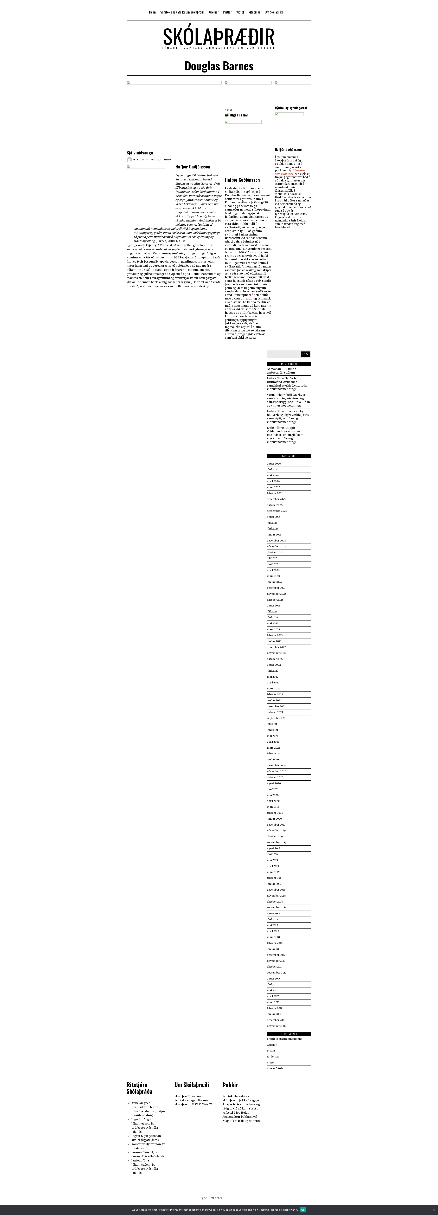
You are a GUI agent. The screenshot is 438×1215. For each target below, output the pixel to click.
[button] (236, 1197)
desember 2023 (276, 587)
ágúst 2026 (274, 463)
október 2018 (275, 901)
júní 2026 (272, 469)
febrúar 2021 (275, 753)
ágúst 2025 (274, 516)
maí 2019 (272, 860)
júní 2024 (272, 564)
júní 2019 (272, 854)
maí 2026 (273, 475)
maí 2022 (273, 676)
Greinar (272, 1044)
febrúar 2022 (275, 694)
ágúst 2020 (274, 783)
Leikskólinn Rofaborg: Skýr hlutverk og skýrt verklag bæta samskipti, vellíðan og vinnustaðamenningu (288, 416)
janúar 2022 (274, 700)
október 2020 (275, 777)
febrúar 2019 (274, 877)
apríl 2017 (273, 996)
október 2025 (275, 505)
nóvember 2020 (276, 771)
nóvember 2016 (276, 1026)
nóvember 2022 (276, 653)
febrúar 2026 (275, 493)
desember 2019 (276, 824)
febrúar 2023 (275, 635)
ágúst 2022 (274, 664)
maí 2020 (273, 795)
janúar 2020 (274, 818)
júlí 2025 (272, 522)
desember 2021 (276, 706)
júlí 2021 (272, 724)
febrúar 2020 (275, 812)
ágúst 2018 (273, 913)
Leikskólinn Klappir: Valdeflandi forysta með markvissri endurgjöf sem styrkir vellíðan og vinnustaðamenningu (285, 435)
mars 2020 (273, 806)
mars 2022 (273, 688)
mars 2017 (273, 1002)
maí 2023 (272, 623)
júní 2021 (272, 729)
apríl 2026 (273, 481)
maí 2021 (272, 735)
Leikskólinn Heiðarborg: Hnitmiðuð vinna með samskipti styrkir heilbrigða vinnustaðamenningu (287, 384)
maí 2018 (272, 925)
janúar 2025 (274, 534)
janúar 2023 (274, 641)
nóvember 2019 (276, 830)
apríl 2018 (273, 931)
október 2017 (274, 966)
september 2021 (277, 718)
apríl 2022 (273, 682)
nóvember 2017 (276, 960)
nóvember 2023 (276, 593)
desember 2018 (276, 889)
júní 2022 (272, 670)
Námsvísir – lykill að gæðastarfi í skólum (281, 370)
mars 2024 (273, 576)
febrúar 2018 (274, 943)
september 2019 (276, 842)
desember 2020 (276, 765)
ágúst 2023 (273, 605)
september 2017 (276, 972)
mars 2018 (273, 937)
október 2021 (275, 712)
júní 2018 (272, 919)
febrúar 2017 (274, 1008)
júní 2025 (272, 528)
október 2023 (275, 599)
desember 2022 (276, 647)
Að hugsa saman (236, 115)
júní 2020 (272, 789)
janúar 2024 (274, 582)
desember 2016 (276, 1020)
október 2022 (275, 659)
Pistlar (167, 159)
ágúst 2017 (273, 978)
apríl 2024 (273, 570)
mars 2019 (273, 872)
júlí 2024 (272, 558)
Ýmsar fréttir (275, 1068)
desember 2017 (276, 954)
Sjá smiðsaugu (140, 152)
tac (137, 159)
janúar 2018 (274, 949)
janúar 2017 (274, 1014)
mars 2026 (273, 487)
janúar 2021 (274, 759)
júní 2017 (272, 984)
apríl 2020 (273, 800)
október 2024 (275, 552)
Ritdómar (273, 1056)
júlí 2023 (272, 611)
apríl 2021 (273, 741)
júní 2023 (272, 617)
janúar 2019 (274, 883)
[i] (252, 294)
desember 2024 (276, 540)
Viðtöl (270, 1062)
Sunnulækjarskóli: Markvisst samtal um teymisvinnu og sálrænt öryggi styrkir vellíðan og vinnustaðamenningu (288, 400)
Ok (302, 1210)
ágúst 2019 (273, 848)
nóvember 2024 (276, 546)
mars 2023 (273, 629)
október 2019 (275, 836)
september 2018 (277, 907)
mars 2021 (273, 747)
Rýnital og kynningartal (291, 108)
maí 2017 (272, 990)
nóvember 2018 (276, 895)
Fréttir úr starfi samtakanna (284, 1038)
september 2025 (277, 510)
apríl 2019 (273, 866)
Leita (305, 354)
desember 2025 (276, 499)
